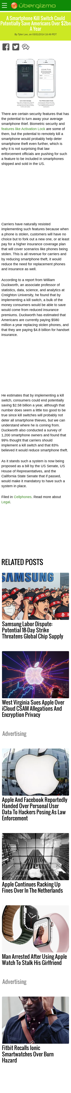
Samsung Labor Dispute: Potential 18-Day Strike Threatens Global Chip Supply (32, 630)
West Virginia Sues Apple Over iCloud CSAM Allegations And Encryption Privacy (33, 708)
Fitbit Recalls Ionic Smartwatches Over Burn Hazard (28, 1054)
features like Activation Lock (23, 129)
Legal (5, 502)
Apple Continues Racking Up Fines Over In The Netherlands (32, 887)
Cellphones (23, 497)
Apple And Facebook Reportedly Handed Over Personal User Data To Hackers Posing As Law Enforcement (34, 809)
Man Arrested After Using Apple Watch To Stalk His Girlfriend (34, 959)
